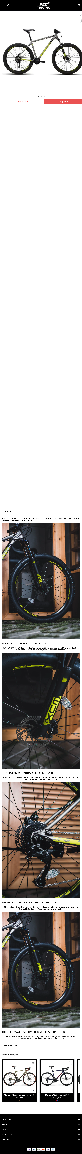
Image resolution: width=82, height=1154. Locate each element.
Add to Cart (22, 101)
